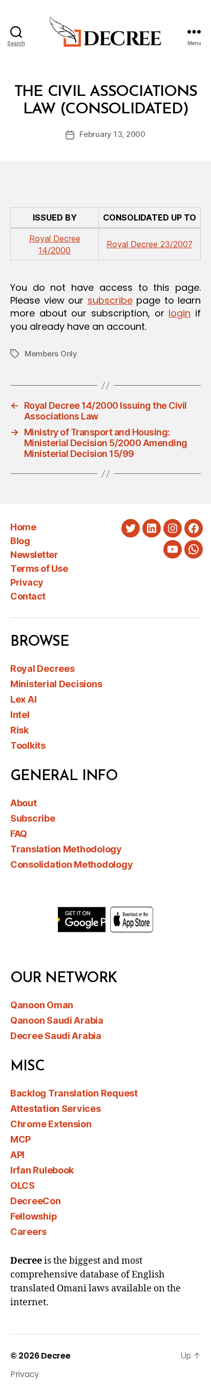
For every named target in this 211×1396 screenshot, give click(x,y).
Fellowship (33, 1216)
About (23, 802)
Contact (28, 596)
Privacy (27, 582)
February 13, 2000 (112, 134)
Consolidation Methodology (71, 864)
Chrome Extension (51, 1124)
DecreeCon (35, 1200)
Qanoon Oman (41, 1005)
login (179, 313)
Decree (55, 1356)
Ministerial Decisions (56, 684)
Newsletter (34, 554)
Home (23, 527)
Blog (20, 540)
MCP (20, 1139)
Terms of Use (39, 568)
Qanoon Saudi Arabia (56, 1020)
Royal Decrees (42, 668)
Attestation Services (55, 1108)
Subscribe (32, 818)
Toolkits (28, 745)
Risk (19, 730)
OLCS (22, 1185)
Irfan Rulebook (42, 1170)
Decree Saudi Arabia (55, 1035)
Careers (28, 1231)
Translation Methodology (66, 849)
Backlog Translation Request (74, 1093)
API (17, 1154)
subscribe (110, 300)
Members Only (51, 353)
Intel (20, 714)
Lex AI (23, 699)
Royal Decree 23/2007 (150, 244)
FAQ (18, 833)
